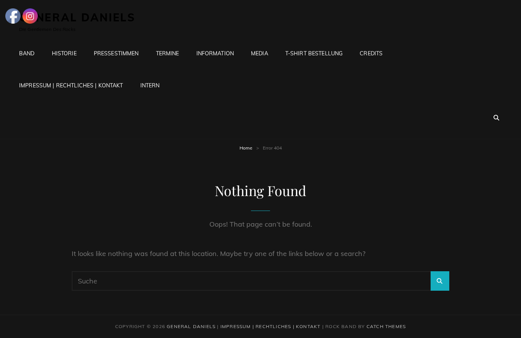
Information (215, 53)
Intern (150, 85)
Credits (371, 53)
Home (246, 148)
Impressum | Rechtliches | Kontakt (71, 85)
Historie (64, 53)
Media (259, 53)
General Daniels (191, 326)
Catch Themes (386, 326)
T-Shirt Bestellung (314, 53)
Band (27, 53)
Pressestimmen (116, 53)
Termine (167, 53)
